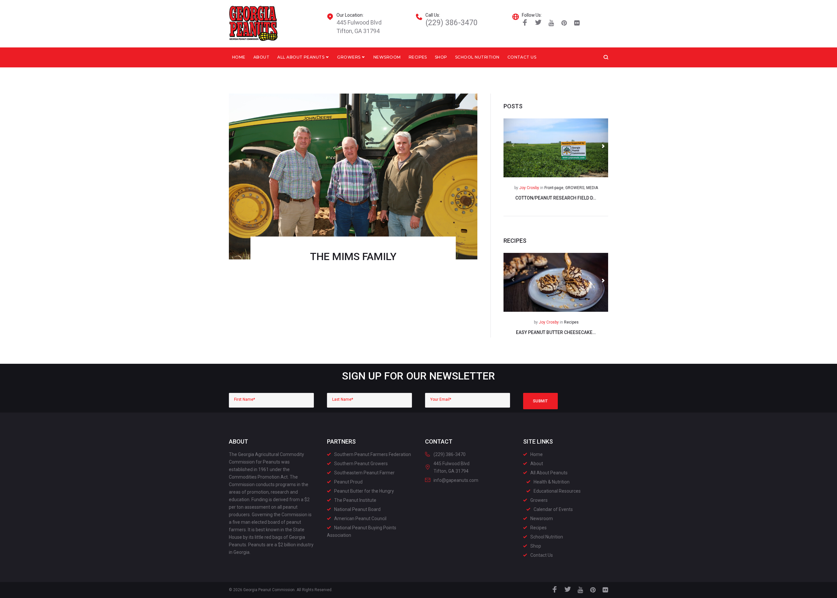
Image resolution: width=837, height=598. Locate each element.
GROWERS (574, 187)
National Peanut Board (357, 509)
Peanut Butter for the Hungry (364, 491)
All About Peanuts (300, 57)
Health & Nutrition (552, 481)
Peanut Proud (348, 481)
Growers (348, 57)
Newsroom (387, 57)
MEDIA (592, 187)
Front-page (553, 187)
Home (239, 57)
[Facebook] (525, 23)
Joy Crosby (529, 187)
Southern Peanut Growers (361, 463)
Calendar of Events (553, 509)
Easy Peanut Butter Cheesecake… (556, 332)
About (261, 57)
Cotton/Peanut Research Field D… (555, 198)
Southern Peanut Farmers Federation (372, 454)
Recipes (418, 57)
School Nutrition (477, 57)
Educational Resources (557, 491)
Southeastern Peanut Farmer (364, 472)
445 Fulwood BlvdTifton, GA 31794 (359, 26)
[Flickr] (577, 23)
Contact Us (522, 57)
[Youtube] (551, 23)
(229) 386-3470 (451, 22)
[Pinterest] (564, 23)
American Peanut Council (360, 518)
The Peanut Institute (355, 500)
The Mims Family (353, 256)
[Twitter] (538, 23)
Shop (441, 57)
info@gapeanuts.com (456, 480)
